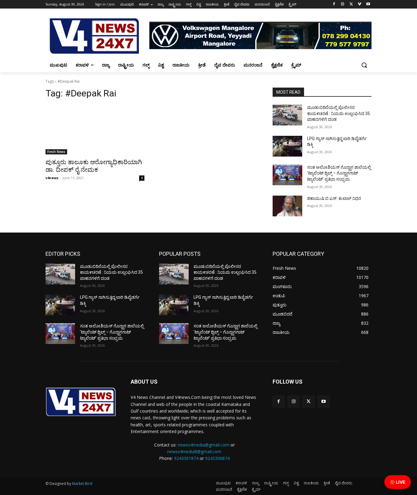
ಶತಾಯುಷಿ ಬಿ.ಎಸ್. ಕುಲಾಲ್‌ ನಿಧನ (334, 198)
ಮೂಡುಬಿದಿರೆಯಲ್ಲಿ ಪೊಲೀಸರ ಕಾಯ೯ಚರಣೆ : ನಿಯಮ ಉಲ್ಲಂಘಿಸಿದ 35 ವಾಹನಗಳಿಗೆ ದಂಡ (338, 113)
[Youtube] (368, 4)
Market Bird (82, 483)
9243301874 (186, 458)
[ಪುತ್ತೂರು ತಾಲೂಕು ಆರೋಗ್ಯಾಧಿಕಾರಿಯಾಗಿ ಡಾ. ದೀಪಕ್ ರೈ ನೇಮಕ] (94, 129)
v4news (51, 177)
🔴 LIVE (397, 482)
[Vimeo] (359, 4)
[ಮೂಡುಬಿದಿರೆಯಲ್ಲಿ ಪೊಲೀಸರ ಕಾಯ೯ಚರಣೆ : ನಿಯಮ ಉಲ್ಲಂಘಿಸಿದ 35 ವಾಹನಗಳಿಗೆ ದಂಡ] (287, 115)
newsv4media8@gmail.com (194, 451)
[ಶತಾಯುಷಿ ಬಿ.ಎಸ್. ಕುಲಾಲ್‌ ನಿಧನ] (287, 206)
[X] (351, 4)
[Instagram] (342, 4)
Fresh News (56, 152)
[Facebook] (334, 4)
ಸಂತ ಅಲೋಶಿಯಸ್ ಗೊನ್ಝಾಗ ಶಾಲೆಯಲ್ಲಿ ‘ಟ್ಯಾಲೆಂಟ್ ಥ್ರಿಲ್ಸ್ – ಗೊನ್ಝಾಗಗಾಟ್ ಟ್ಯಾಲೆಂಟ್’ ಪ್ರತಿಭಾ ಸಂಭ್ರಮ (339, 173)
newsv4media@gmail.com (203, 445)
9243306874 (217, 458)
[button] (364, 65)
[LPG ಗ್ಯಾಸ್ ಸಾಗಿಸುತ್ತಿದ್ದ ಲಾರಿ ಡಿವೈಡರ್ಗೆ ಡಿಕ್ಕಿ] (287, 146)
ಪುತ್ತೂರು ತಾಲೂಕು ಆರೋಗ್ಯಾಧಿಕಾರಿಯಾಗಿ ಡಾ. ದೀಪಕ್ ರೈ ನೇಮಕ (93, 165)
